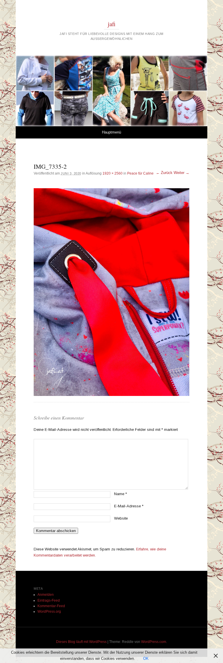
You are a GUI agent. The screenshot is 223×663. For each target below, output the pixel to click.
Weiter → (181, 172)
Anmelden (45, 595)
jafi (112, 24)
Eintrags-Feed (48, 600)
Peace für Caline (140, 173)
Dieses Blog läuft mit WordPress (81, 642)
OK (146, 658)
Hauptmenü (111, 132)
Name (120, 494)
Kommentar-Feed (51, 606)
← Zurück (164, 172)
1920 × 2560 (112, 173)
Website (121, 518)
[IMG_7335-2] (111, 292)
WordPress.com (153, 642)
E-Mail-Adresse (128, 506)
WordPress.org (49, 611)
